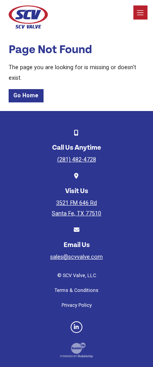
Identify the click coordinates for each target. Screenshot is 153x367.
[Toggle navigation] (140, 12)
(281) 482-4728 (76, 159)
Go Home (25, 95)
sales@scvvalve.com (76, 257)
